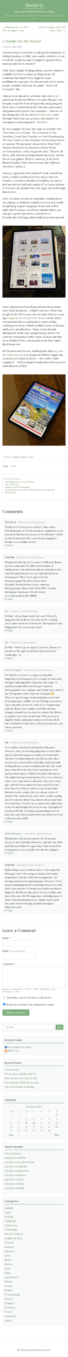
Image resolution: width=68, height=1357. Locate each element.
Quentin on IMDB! (14, 1188)
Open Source (12, 1277)
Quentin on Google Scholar (20, 1162)
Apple (15, 457)
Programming (12, 1294)
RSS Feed (13, 1050)
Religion (9, 1303)
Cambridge (11, 1220)
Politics (9, 1290)
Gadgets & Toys (26, 457)
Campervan (11, 1225)
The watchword (12, 484)
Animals (9, 1207)
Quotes (9, 1298)
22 (56, 1126)
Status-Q (34, 5)
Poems (8, 1285)
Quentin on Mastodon (17, 1170)
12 (34, 1123)
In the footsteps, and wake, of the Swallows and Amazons (29, 490)
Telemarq (10, 1307)
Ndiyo (8, 1272)
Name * (6, 937)
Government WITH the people (22, 1082)
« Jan (10, 1134)
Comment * (8, 963)
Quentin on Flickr (14, 1179)
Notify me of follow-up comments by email (29, 1004)
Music (8, 1268)
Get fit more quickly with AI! (20, 1073)
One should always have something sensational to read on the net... (34, 17)
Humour (9, 1246)
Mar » (57, 1134)
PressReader (43, 114)
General (9, 1242)
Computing (11, 1229)
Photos (9, 1281)
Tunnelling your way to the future (20, 482)
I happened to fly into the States (26, 318)
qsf (6, 611)
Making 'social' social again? (17, 487)
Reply (10, 545)
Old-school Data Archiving (19, 1086)
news (13, 466)
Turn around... (12, 1069)
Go (59, 1027)
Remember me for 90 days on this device (29, 997)
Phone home (10, 492)
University (10, 1316)
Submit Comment (15, 1012)
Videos (8, 1320)
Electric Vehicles (14, 1233)
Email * (13, 950)
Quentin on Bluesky (15, 1175)
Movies (9, 1264)
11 (26, 1123)
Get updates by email (19, 1047)
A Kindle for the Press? (21, 41)
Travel (8, 1311)
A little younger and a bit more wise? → (52, 29)
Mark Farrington (13, 670)
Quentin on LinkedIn (16, 1166)
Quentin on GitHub (15, 1157)
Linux (8, 1255)
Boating (9, 1216)
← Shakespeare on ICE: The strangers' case (15, 29)
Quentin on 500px (14, 1183)
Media (8, 1259)
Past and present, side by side (21, 1078)
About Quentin (13, 1153)
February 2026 (34, 1106)
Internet (9, 1251)
